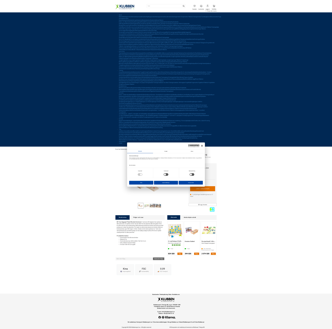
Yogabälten (211, 82)
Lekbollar (123, 23)
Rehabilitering (122, 86)
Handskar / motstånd (157, 110)
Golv (128, 84)
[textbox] (134, 259)
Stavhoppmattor (176, 16)
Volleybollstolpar (145, 49)
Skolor (120, 138)
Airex (170, 139)
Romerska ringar (177, 34)
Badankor (126, 108)
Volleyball (208, 134)
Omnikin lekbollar (173, 53)
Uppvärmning (174, 132)
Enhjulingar (191, 55)
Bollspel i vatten (132, 120)
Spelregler (187, 138)
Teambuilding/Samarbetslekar (127, 53)
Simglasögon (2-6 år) (144, 101)
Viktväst (153, 72)
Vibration (175, 67)
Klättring (121, 61)
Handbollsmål (151, 37)
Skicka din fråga (158, 258)
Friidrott (121, 29)
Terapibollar (175, 23)
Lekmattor (169, 16)
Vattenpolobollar (183, 108)
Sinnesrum (122, 67)
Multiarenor (141, 41)
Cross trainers (128, 79)
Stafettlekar (145, 132)
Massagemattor (144, 89)
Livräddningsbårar (138, 100)
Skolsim (135, 103)
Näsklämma (153, 105)
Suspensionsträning (188, 74)
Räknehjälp (159, 98)
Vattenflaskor (147, 106)
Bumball (136, 131)
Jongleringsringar (171, 60)
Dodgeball (138, 22)
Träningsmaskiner (161, 87)
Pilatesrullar (133, 80)
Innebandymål (147, 42)
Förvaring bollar (128, 32)
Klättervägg (143, 44)
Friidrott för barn (139, 29)
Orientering (187, 25)
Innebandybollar (129, 42)
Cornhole (140, 131)
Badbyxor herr (182, 94)
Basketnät (139, 20)
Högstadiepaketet (204, 115)
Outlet (120, 143)
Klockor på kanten (137, 98)
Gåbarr (140, 87)
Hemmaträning (123, 75)
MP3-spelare (183, 42)
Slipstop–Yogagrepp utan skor (140, 139)
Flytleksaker (147, 108)
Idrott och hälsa (123, 39)
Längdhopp (168, 29)
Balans (174, 55)
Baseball (148, 25)
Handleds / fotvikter (206, 72)
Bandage (129, 30)
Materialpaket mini (131, 115)
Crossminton (176, 44)
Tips (120, 129)
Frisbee (163, 25)
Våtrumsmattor (214, 16)
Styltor (207, 55)
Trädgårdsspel (123, 65)
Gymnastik (122, 34)
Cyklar (120, 58)
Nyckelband (145, 124)
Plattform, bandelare (137, 126)
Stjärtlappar (148, 68)
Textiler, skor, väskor (124, 106)
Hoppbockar (147, 34)
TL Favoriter (171, 115)
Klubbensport (124, 149)
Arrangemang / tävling (129, 29)
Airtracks (133, 16)
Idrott (120, 15)
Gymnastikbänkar (141, 39)
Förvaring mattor (137, 32)
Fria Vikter (158, 72)
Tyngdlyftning (144, 72)
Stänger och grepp (140, 82)
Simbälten (197, 96)
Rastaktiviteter (126, 138)
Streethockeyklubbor (172, 48)
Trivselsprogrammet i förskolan (190, 115)
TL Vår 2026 (147, 115)
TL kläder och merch (124, 117)
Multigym (125, 82)
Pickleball (183, 44)
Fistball (143, 22)
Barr (142, 34)
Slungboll (147, 23)
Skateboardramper (162, 41)
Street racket (151, 132)
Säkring (149, 61)
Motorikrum (122, 63)
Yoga (186, 82)
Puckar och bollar (161, 48)
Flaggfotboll (153, 136)
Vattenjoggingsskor (180, 110)
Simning (121, 93)
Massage (121, 89)
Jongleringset (153, 60)
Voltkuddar (144, 35)
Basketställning (154, 20)
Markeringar (173, 39)
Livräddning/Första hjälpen (126, 100)
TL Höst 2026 (122, 115)
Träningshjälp (215, 27)
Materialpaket (140, 115)
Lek (192, 113)
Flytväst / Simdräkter (156, 94)
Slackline (203, 55)
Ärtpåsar (149, 35)
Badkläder (149, 138)
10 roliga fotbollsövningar (129, 136)
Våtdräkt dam (184, 106)
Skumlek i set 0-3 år (154, 63)
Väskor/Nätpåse (155, 106)
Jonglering (122, 60)
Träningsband (198, 74)
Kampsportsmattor (161, 16)
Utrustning (158, 126)
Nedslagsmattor (127, 16)
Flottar (142, 108)
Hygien (121, 120)
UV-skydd (164, 94)
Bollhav (127, 63)
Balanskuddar (139, 74)
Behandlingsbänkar (132, 87)
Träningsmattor (197, 16)
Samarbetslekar (189, 53)
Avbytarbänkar (134, 41)
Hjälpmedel (191, 120)
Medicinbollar (129, 23)
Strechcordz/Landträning (178, 105)
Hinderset (148, 39)
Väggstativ (188, 32)
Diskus (146, 29)
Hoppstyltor (197, 55)
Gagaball (164, 131)
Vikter (178, 77)
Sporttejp (154, 30)
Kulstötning (162, 29)
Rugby (191, 25)
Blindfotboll (149, 56)
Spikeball (208, 53)
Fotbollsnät (160, 27)
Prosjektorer (157, 67)
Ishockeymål (142, 48)
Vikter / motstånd (200, 110)
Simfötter (163, 105)
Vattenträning (122, 110)
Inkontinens (166, 110)
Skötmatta (170, 94)
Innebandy (122, 42)
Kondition (121, 79)
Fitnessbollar (148, 22)
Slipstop (177, 138)
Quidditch (188, 131)
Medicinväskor (148, 30)
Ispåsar (133, 30)
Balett (139, 34)
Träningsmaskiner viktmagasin (177, 82)
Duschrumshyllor (132, 124)
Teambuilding (159, 132)
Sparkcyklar (142, 58)
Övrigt (160, 42)
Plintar (165, 34)
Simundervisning (123, 103)
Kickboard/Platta (145, 105)
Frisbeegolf (169, 134)
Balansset (132, 44)
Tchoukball (198, 134)
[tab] (122, 217)
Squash (188, 44)
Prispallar (146, 41)
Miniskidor (132, 68)
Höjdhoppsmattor (151, 16)
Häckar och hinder (138, 46)
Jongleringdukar (135, 60)
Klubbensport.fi (187, 322)
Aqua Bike (129, 110)
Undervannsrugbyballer (190, 126)
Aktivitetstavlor (129, 67)
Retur (170, 294)
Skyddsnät (188, 27)
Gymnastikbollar (161, 22)
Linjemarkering (182, 41)
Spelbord (208, 63)
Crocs (135, 106)
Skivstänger (177, 72)
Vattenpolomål (192, 108)
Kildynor (150, 87)
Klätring (177, 25)
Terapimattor (184, 16)
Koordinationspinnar (164, 39)
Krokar (139, 124)
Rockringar (170, 34)
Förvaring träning (146, 32)
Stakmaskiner (143, 79)
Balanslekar (179, 55)
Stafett (194, 29)
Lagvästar (148, 46)
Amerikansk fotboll (135, 25)
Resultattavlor (153, 41)
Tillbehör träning (123, 46)
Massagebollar (128, 89)
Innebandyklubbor (138, 42)
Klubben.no (175, 322)
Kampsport (168, 25)
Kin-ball (164, 42)
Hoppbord (153, 34)
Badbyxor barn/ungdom (192, 94)
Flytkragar (192, 96)
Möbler (130, 126)
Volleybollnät (153, 49)
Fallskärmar (152, 53)
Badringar (180, 96)
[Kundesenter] (201, 6)
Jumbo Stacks (170, 131)
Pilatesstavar (126, 80)
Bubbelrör (139, 67)
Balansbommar (134, 34)
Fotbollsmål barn (175, 136)
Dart (155, 25)
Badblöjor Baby (135, 94)
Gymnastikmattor (141, 16)
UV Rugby (172, 126)
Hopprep (153, 39)
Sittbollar (157, 91)
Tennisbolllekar (167, 132)
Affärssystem (173, 327)
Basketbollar (126, 20)
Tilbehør (189, 48)
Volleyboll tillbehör (162, 49)
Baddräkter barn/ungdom (152, 96)
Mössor (173, 108)
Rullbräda (198, 89)
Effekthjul (145, 67)
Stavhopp (198, 29)
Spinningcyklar (159, 79)
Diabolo (127, 60)
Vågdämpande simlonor (169, 122)
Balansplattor (147, 74)
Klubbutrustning (172, 98)
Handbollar (168, 22)
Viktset (172, 72)
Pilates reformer (154, 80)
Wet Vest (181, 138)
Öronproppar (203, 105)
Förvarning (133, 39)
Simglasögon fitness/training (158, 101)
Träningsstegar (173, 46)
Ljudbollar (187, 56)
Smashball (152, 23)
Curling (200, 63)
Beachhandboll (128, 37)
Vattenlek (165, 55)
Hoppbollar (168, 56)
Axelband (130, 46)
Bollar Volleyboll (137, 49)
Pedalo (194, 89)
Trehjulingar (148, 58)
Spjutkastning (188, 29)
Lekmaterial (159, 61)
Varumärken (122, 141)
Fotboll (121, 27)
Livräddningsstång (159, 100)
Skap (150, 124)
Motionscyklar (135, 79)
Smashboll (134, 132)
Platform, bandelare (124, 122)
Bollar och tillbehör (124, 22)
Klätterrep (138, 61)
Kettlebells (126, 72)
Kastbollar (174, 22)
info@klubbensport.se (168, 311)
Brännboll (146, 53)
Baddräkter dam (129, 96)
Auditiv (135, 67)
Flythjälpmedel (168, 96)
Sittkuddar (163, 91)
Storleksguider (143, 138)
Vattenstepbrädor (190, 110)
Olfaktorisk (151, 67)
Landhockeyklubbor (151, 48)
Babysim (130, 103)
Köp (202, 188)
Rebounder (182, 27)
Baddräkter (142, 94)
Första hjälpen (123, 30)
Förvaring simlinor (157, 122)
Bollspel (131, 108)
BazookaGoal (140, 136)
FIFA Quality (147, 136)
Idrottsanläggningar (124, 41)
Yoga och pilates (188, 77)
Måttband (178, 29)
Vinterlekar (122, 68)
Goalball (158, 53)
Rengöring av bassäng (149, 126)
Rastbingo (193, 131)
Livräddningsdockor (148, 100)
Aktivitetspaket (140, 53)
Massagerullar (136, 89)
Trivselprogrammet (148, 117)
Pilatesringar (139, 80)
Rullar (189, 82)
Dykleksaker (137, 108)
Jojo (130, 60)
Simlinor (132, 122)
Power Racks (131, 82)
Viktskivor (167, 72)
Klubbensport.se (147, 322)
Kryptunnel (140, 63)
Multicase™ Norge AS (199, 327)
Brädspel (193, 63)
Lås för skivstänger (186, 72)
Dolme (139, 105)
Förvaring (121, 32)
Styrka (120, 82)
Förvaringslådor (164, 32)
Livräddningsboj (168, 100)
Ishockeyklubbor (135, 48)
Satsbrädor (196, 34)
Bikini (135, 96)
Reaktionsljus (173, 74)
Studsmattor (165, 65)
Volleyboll (121, 49)
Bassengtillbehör (123, 126)
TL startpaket (178, 115)
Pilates (121, 80)
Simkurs (139, 103)
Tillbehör (190, 16)
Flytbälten (203, 96)
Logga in (207, 6)
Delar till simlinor (148, 122)
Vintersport (122, 48)
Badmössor (134, 105)
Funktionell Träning (124, 74)
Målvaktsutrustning (174, 27)
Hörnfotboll (191, 136)
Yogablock (201, 82)
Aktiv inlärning (148, 113)
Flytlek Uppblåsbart (152, 120)
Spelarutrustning (195, 27)
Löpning (173, 29)
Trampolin (134, 35)
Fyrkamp (159, 131)
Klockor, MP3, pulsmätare (173, 42)
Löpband (165, 79)
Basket (121, 20)
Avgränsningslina (139, 122)
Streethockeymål (182, 48)
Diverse (128, 55)
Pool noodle (153, 108)
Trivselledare (122, 112)
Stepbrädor (180, 74)
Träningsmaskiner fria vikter (161, 82)
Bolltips (153, 134)
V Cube (183, 60)
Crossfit (121, 72)
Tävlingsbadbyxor (209, 94)
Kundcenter (155, 294)
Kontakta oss (176, 294)
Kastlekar (139, 55)
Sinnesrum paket (165, 67)
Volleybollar (186, 23)
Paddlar (159, 105)
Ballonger (131, 56)
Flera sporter (126, 25)
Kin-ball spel (182, 131)
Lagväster (166, 27)
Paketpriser (183, 39)
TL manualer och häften (137, 113)
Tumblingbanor (205, 16)
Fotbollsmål (154, 27)
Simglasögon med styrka (183, 101)
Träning (121, 70)
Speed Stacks (197, 25)
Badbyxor (143, 25)
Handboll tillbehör (136, 37)
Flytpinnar (144, 110)
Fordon (130, 58)
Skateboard (135, 58)
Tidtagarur (203, 42)
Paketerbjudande (140, 68)
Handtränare (146, 91)
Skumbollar (141, 23)
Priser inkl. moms (211, 11)
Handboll (121, 37)
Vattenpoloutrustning (157, 127)
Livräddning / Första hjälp (181, 120)
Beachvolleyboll (128, 49)
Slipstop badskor (127, 139)
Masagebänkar (139, 30)
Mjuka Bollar (193, 56)
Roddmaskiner (151, 79)
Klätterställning (133, 63)
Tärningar (160, 55)
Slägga (182, 29)
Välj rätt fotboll (198, 136)
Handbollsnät (158, 37)
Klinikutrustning (123, 87)
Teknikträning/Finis (190, 105)
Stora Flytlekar (161, 108)
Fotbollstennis (184, 136)
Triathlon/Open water (165, 106)
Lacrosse (181, 25)
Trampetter (128, 35)
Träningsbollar (172, 77)
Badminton (164, 44)
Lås (141, 124)
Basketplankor (146, 20)
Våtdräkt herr (192, 106)
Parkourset (126, 44)
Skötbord (154, 124)
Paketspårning (164, 294)
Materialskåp (181, 32)
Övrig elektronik (210, 42)
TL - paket (128, 113)
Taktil (171, 67)
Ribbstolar (191, 39)
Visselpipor (180, 46)
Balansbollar (132, 74)
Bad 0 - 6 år (122, 94)
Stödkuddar (145, 87)
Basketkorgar (133, 20)
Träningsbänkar (149, 82)
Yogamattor (194, 82)
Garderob (121, 124)
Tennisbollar (168, 23)
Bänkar (126, 124)
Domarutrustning (134, 27)
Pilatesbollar (146, 80)
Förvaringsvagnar (173, 32)
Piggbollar (135, 23)
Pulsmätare (190, 42)
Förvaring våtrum (155, 32)
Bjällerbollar (143, 56)
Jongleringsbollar (175, 56)
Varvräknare (196, 42)
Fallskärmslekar (152, 131)
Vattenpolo (168, 108)
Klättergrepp (126, 61)
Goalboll (174, 134)
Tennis (191, 44)
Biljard (152, 25)
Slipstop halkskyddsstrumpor (157, 139)
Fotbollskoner (147, 27)
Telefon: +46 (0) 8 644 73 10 (166, 313)
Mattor (121, 16)
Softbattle (196, 53)
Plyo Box (167, 74)
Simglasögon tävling (171, 101)
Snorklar (168, 105)
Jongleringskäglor (162, 60)
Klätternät (137, 44)
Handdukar (140, 106)
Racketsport (158, 44)
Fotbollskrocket (160, 136)
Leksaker (153, 65)
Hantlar (131, 72)
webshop (182, 327)
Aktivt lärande (122, 55)
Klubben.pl (201, 322)
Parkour (161, 34)
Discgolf (121, 25)
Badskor (161, 96)
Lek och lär (122, 51)
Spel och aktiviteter (175, 63)
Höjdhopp (150, 29)
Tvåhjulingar (154, 58)
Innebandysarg (155, 42)
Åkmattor (153, 68)
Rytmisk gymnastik (187, 34)
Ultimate (203, 134)
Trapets (139, 35)
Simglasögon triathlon (196, 101)
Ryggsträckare (152, 89)
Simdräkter (186, 96)
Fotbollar (154, 22)
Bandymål (128, 48)
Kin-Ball (173, 25)
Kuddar (154, 87)
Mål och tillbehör (179, 126)
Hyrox (173, 139)
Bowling (188, 63)
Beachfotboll (126, 27)
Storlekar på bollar (160, 23)
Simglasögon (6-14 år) (132, 101)
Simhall (121, 119)
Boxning (163, 134)
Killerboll (176, 131)
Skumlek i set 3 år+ (165, 63)
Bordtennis (170, 44)
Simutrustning (123, 105)
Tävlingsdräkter (141, 96)
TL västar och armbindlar (160, 117)
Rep (188, 39)
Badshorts (202, 94)
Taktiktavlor (203, 27)
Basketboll (137, 56)
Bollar (128, 39)
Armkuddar (128, 94)
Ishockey (127, 68)
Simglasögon (122, 101)
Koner (157, 39)
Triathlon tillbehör (176, 106)
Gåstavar (140, 91)
